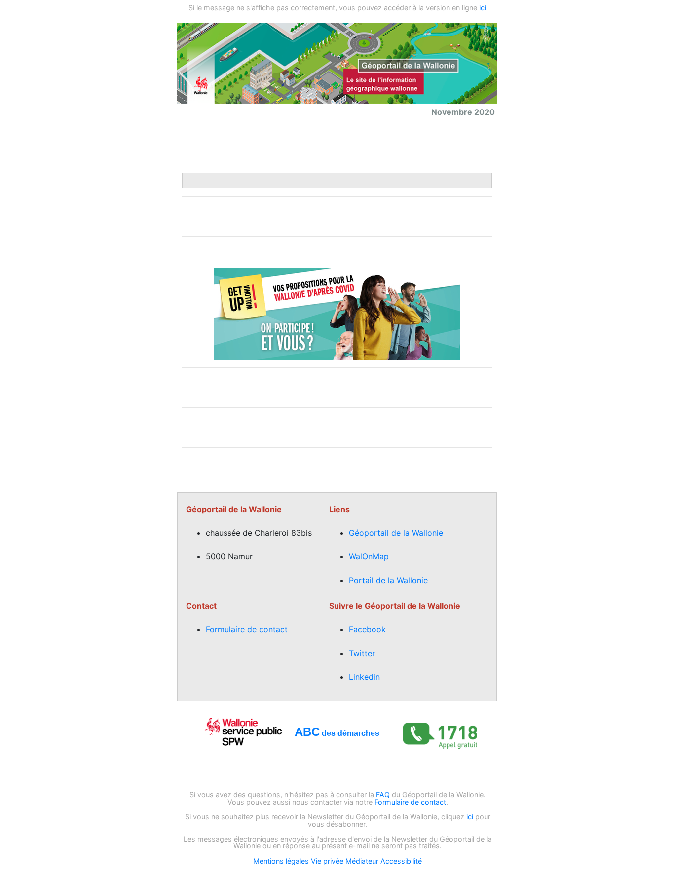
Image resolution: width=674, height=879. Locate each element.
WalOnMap (369, 556)
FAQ (383, 794)
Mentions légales (281, 861)
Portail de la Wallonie (388, 580)
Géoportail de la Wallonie (396, 533)
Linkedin (364, 677)
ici (482, 7)
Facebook (367, 629)
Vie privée (327, 861)
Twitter (362, 653)
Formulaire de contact (247, 629)
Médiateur (361, 861)
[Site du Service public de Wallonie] (243, 731)
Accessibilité (401, 861)
